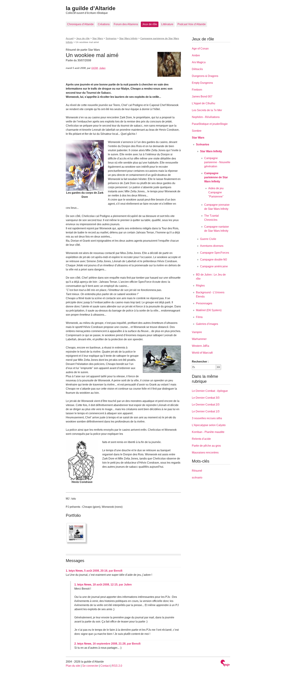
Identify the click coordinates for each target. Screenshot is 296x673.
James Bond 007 (202, 96)
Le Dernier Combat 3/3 (205, 397)
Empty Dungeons (202, 82)
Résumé (197, 470)
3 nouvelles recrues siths (207, 418)
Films (199, 317)
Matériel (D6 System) (208, 310)
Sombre (196, 130)
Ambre (196, 55)
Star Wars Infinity (128, 38)
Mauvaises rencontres (205, 452)
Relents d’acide (201, 438)
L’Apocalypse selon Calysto (209, 425)
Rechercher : (200, 361)
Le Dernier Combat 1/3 (205, 411)
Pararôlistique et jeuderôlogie (210, 123)
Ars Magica (199, 62)
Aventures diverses (211, 245)
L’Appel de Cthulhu (203, 103)
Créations (104, 24)
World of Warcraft (202, 352)
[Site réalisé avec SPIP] (225, 663)
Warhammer (199, 339)
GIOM (94, 68)
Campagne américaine (214, 266)
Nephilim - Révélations (206, 117)
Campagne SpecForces (214, 252)
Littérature (167, 24)
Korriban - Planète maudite (208, 432)
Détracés (197, 69)
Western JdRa (200, 345)
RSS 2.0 (117, 665)
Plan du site (73, 665)
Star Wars (97, 38)
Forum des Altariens (126, 24)
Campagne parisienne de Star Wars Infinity (216, 177)
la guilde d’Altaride (90, 8)
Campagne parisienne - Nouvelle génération (217, 162)
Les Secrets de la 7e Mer (207, 110)
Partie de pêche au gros (206, 445)
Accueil (69, 38)
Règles (200, 285)
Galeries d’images (207, 323)
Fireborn (197, 89)
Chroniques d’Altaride (80, 24)
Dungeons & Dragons (205, 75)
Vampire (197, 332)
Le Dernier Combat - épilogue (210, 390)
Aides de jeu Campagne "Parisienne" (216, 192)
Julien (102, 68)
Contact (105, 665)
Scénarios (111, 38)
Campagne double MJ (213, 259)
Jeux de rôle (149, 24)
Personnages (204, 303)
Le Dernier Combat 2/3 (205, 404)
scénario (197, 477)
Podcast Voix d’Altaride (191, 24)
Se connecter (90, 665)
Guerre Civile (208, 239)
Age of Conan (200, 48)
